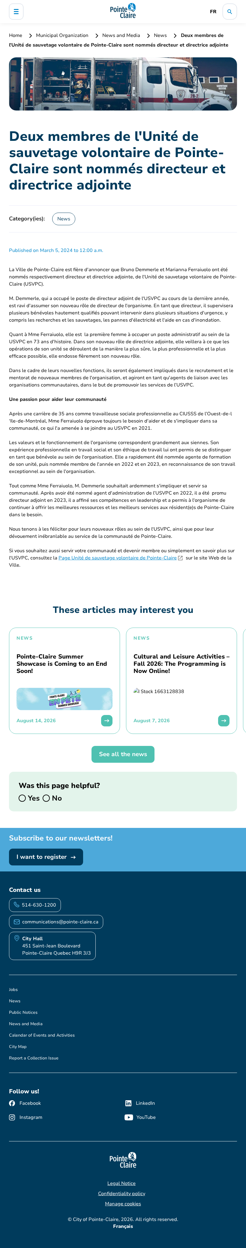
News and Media (121, 35)
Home (16, 35)
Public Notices (23, 1012)
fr (213, 11)
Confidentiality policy (121, 1193)
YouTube (146, 1117)
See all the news (123, 754)
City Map (18, 1047)
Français (123, 1226)
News (160, 35)
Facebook (30, 1103)
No (56, 798)
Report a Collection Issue (33, 1058)
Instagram (31, 1117)
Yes (33, 798)
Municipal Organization (62, 35)
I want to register (42, 857)
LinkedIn (145, 1103)
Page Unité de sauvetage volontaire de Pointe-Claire (117, 558)
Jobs (13, 989)
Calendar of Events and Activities (42, 1035)
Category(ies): (27, 218)
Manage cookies (123, 1204)
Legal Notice (121, 1183)
